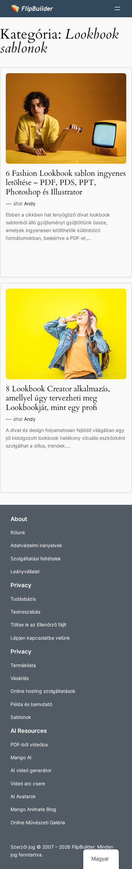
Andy (30, 203)
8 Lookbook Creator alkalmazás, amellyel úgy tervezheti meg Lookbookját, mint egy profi (58, 398)
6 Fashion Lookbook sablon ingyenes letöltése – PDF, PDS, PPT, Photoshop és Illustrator (66, 182)
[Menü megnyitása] (117, 8)
